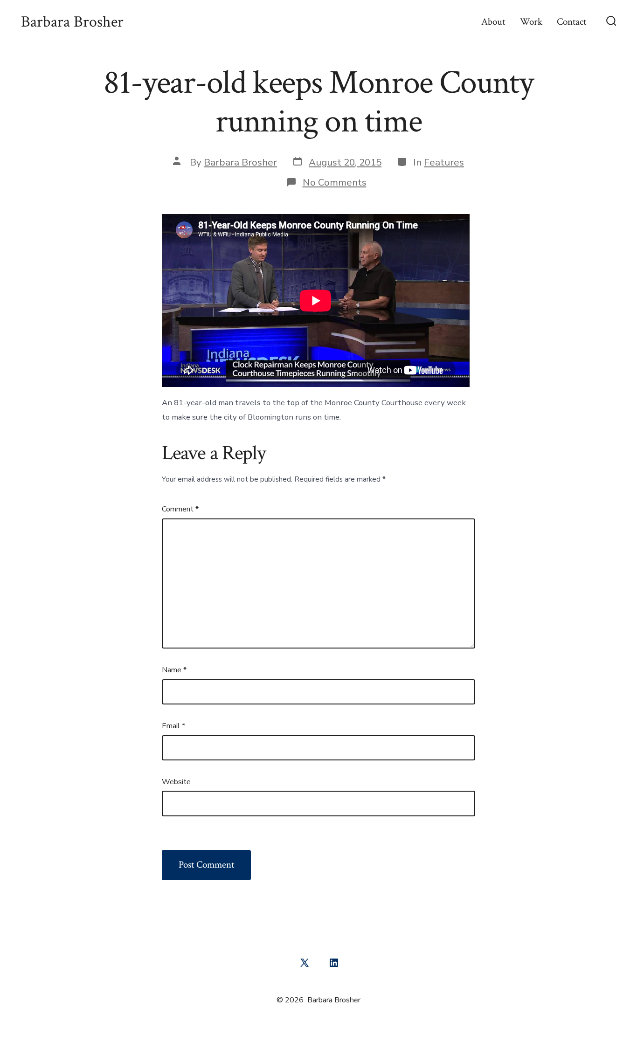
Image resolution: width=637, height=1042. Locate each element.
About (493, 21)
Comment (180, 509)
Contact (571, 21)
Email (173, 726)
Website (176, 782)
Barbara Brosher (240, 162)
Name (174, 670)
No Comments (335, 182)
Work (531, 21)
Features (444, 162)
